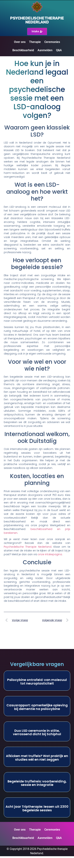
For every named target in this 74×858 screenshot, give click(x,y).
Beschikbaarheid (23, 50)
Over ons (20, 42)
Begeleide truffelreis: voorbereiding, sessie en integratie (37, 783)
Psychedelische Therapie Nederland (27, 547)
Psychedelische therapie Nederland (37, 20)
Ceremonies (52, 42)
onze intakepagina (50, 554)
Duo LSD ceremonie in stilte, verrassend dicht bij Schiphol (37, 732)
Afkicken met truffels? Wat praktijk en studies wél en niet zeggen (37, 758)
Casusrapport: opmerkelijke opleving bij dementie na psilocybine (37, 707)
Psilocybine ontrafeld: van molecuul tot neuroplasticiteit (37, 681)
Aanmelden (45, 50)
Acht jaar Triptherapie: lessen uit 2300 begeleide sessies (37, 808)
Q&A (59, 50)
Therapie (35, 42)
